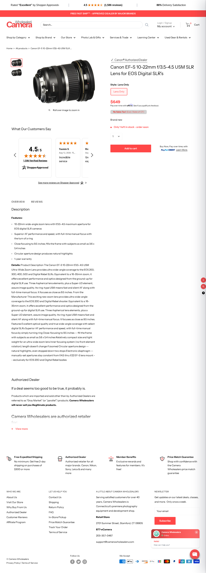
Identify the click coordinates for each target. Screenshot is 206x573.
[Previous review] (15, 155)
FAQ (51, 512)
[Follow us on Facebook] (72, 561)
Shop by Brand (44, 37)
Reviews (36, 201)
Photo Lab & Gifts (91, 37)
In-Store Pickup (57, 517)
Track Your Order (58, 527)
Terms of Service (58, 532)
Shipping (54, 502)
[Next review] (92, 155)
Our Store (66, 37)
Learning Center (146, 37)
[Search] (147, 24)
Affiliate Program (16, 522)
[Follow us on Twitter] (78, 561)
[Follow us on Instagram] (84, 561)
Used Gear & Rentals (176, 37)
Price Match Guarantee (62, 522)
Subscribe (165, 520)
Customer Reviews (16, 517)
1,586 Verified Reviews (35, 160)
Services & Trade (119, 37)
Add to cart (130, 148)
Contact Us (55, 497)
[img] (35, 156)
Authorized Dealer (16, 512)
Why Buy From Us (16, 507)
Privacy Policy (13, 563)
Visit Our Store (14, 502)
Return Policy (56, 507)
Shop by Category (16, 37)
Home (9, 48)
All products (21, 48)
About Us (11, 497)
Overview (18, 201)
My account (164, 26)
